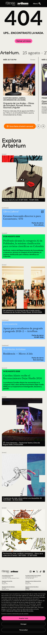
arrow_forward (43, 126)
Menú (35, 3)
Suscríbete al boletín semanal (21, 126)
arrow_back (38, 126)
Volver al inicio (23, 41)
